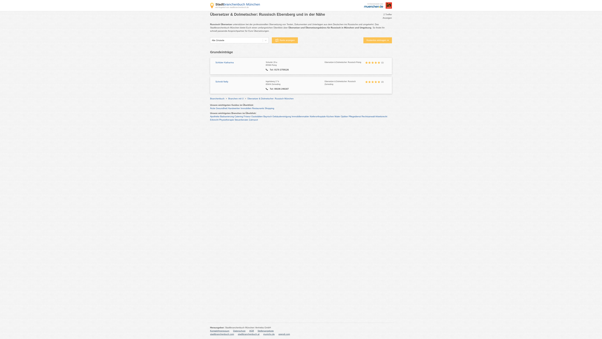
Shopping (269, 108)
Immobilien (246, 108)
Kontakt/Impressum (219, 331)
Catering (239, 116)
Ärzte (212, 108)
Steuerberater (241, 119)
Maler (337, 116)
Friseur (247, 116)
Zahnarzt (253, 119)
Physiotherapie (226, 119)
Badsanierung (227, 116)
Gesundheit (221, 108)
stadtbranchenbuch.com (222, 334)
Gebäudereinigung (281, 116)
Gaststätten (257, 116)
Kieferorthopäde (318, 116)
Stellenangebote (266, 331)
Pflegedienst (355, 116)
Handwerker (234, 108)
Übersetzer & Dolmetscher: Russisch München (270, 98)
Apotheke (214, 116)
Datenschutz (239, 331)
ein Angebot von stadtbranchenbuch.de (232, 7)
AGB (251, 331)
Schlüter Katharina (224, 62)
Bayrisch (267, 116)
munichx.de (269, 334)
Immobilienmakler (300, 116)
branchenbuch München (237, 4)
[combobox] (211, 40)
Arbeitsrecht (381, 116)
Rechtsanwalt (368, 116)
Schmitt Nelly (221, 81)
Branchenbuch (217, 98)
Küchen (330, 116)
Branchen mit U (236, 98)
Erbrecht (214, 119)
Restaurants (258, 108)
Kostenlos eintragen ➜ (378, 40)
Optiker (344, 116)
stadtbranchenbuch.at (248, 334)
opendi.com (284, 334)
